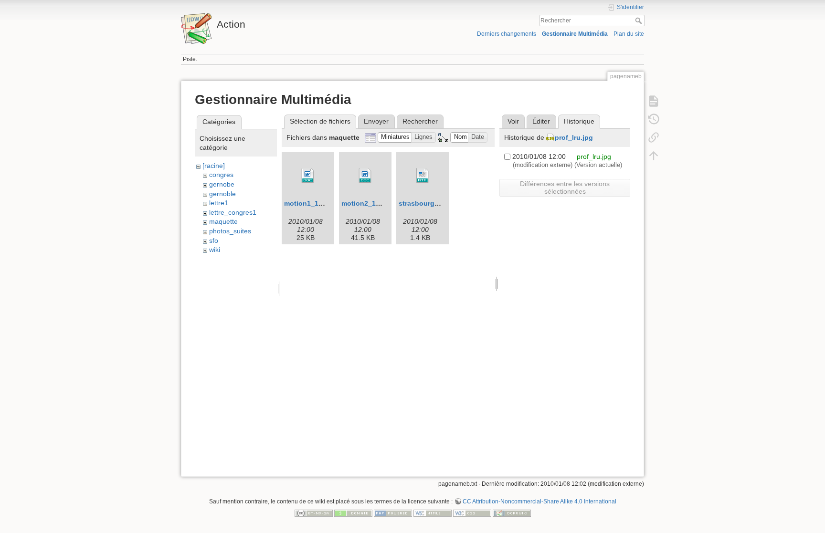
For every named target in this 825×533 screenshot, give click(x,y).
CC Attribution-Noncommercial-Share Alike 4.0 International (539, 501)
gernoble (222, 194)
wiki (214, 249)
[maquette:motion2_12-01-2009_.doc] (365, 175)
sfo (213, 240)
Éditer (541, 121)
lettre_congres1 (232, 212)
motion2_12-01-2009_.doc (383, 203)
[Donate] (353, 512)
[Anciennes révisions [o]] (654, 119)
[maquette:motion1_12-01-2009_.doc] (308, 175)
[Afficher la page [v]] (654, 101)
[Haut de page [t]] (654, 155)
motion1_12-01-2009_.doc (326, 203)
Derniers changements (506, 34)
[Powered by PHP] (393, 512)
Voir (513, 121)
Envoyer (376, 121)
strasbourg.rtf (421, 203)
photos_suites (230, 231)
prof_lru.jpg (574, 137)
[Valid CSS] (472, 512)
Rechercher (639, 20)
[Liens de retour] (654, 137)
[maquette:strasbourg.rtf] (422, 175)
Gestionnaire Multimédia (575, 34)
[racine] (213, 165)
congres (221, 174)
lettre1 (218, 203)
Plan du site (628, 34)
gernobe (221, 184)
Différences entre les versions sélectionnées (565, 187)
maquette (223, 221)
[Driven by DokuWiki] (512, 512)
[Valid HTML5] (432, 512)
